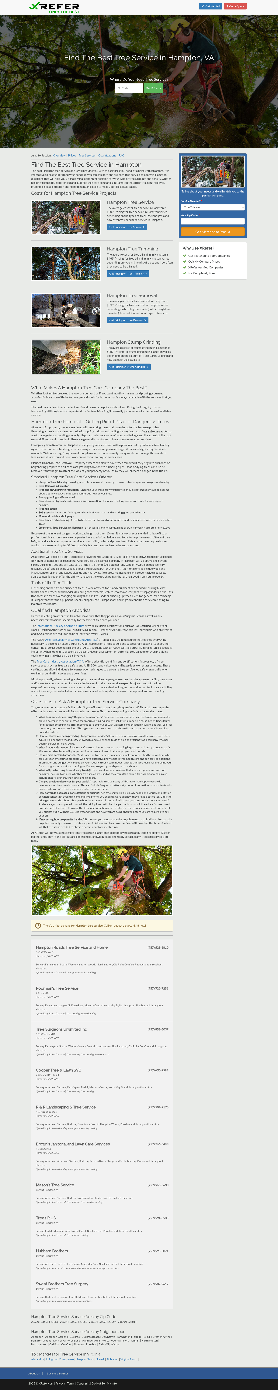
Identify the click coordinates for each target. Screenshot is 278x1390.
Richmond (112, 1359)
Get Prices (152, 88)
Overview (59, 155)
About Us (34, 1373)
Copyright (83, 1383)
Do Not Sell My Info (104, 1383)
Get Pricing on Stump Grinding (127, 366)
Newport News (85, 1359)
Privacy (60, 1383)
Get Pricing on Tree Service (125, 226)
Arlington (51, 1359)
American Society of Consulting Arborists (71, 639)
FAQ (121, 155)
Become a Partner (57, 1373)
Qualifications (107, 155)
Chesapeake (66, 1359)
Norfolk (100, 1359)
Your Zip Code (190, 215)
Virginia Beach (128, 1359)
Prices (72, 155)
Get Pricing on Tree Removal (126, 320)
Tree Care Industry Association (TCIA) (61, 661)
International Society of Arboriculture (60, 625)
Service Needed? (191, 201)
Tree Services (87, 155)
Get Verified (212, 6)
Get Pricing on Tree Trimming (126, 273)
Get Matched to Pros (211, 232)
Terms (71, 1383)
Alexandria (37, 1359)
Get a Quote (236, 6)
